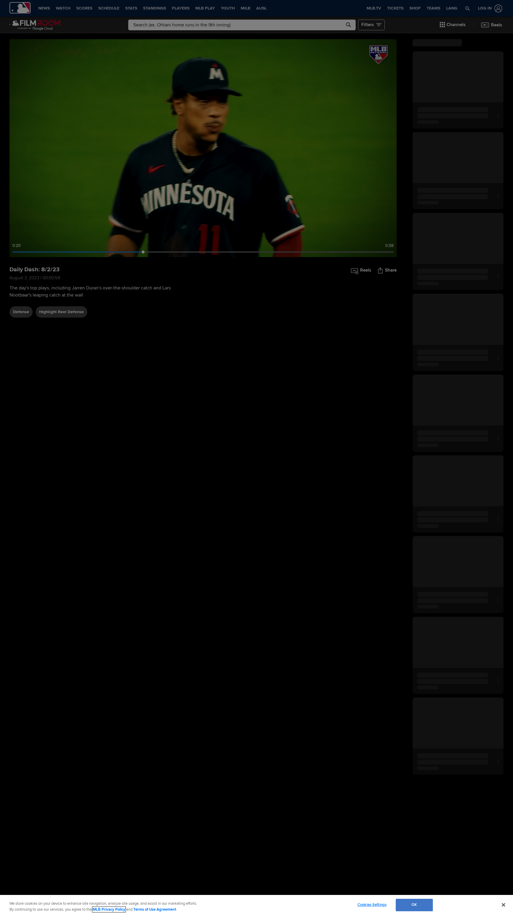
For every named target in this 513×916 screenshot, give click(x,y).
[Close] (503, 904)
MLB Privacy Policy (109, 909)
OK (414, 904)
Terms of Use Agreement (154, 909)
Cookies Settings (372, 904)
